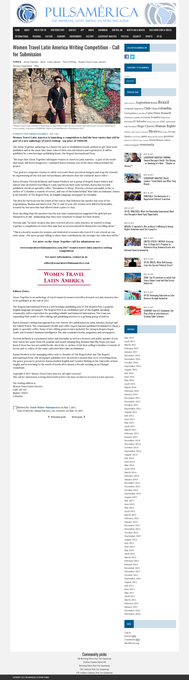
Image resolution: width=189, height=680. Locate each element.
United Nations (156, 140)
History (90, 36)
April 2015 (129, 426)
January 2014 (131, 479)
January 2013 (131, 521)
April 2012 (129, 553)
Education (165, 117)
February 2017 (131, 348)
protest (160, 137)
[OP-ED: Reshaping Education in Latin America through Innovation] (132, 298)
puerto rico (128, 140)
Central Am (117, 30)
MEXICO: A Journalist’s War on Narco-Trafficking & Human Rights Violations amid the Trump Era (148, 228)
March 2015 (130, 429)
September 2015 (132, 408)
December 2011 (132, 567)
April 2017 (129, 341)
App (82, 30)
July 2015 (129, 415)
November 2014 (132, 443)
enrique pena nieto (153, 122)
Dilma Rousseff (162, 113)
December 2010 (132, 610)
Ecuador (155, 117)
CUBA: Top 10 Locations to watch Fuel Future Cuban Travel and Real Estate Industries (159, 280)
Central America (133, 108)
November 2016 (132, 359)
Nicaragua (164, 132)
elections (128, 121)
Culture (49, 36)
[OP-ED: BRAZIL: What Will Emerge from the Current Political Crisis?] (132, 264)
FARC (162, 121)
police (155, 136)
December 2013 (132, 482)
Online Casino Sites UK (94, 662)
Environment (76, 36)
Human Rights (165, 126)
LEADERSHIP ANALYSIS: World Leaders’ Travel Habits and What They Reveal (160, 181)
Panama (138, 137)
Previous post (58, 416)
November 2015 (132, 401)
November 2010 (132, 613)
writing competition (22, 65)
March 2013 (130, 514)
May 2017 (129, 337)
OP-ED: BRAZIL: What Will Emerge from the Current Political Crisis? (158, 264)
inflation (127, 132)
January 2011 (131, 606)
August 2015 (130, 412)
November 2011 (132, 571)
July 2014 (129, 458)
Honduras (132, 126)
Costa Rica (141, 113)
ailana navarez (129, 103)
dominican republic (132, 117)
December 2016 (132, 355)
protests (169, 136)
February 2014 (131, 475)
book (43, 61)
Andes (91, 30)
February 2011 (131, 603)
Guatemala (170, 121)
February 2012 (131, 560)
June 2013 (129, 504)
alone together (31, 61)
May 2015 (129, 422)
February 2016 (131, 390)
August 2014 (130, 454)
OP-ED (159, 36)
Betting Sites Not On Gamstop (94, 665)
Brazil (163, 102)
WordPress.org (131, 643)
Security (137, 36)
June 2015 (129, 419)
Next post (77, 416)
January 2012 (131, 564)
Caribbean (103, 30)
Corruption (130, 113)
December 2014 (132, 440)
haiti (126, 126)
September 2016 (132, 366)
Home (17, 30)
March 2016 (130, 387)
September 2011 (132, 578)
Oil (134, 136)
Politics (125, 36)
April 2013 (129, 511)
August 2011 (130, 582)
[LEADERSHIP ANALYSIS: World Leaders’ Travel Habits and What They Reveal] (132, 180)
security (146, 140)
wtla (36, 65)
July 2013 (129, 500)
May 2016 (129, 380)
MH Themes (45, 677)
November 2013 (132, 486)
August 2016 (130, 369)
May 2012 (129, 550)
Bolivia (154, 102)
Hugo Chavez (146, 126)
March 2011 (130, 599)
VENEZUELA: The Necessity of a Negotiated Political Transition (157, 198)
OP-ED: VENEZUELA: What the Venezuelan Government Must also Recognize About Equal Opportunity (149, 213)
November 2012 (132, 528)
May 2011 (129, 592)
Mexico (154, 131)
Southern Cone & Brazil (160, 30)
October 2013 (131, 490)
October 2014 (131, 447)
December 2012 (132, 525)
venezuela (146, 144)
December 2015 (132, 397)
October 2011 (131, 575)
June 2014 (129, 461)
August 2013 (130, 497)
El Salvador (140, 121)
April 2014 (129, 468)
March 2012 (130, 557)
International (21, 36)
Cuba (149, 113)
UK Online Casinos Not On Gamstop (95, 672)
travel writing (69, 61)
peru (144, 136)
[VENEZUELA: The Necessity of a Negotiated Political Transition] (132, 198)
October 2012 (131, 532)
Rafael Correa (138, 140)
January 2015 (131, 436)
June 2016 (129, 376)
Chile (147, 108)
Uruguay (135, 144)
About (27, 30)
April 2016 (129, 383)
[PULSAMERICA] (94, 13)
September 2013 (132, 493)
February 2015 (131, 433)
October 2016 (131, 362)
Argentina (143, 102)
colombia (165, 108)
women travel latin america (92, 61)
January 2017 (131, 351)
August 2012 (130, 539)
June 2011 (129, 589)
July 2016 (129, 373)
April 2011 (129, 596)
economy (145, 117)
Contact (72, 30)
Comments (132, 639)
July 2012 (129, 543)
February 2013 (131, 518)
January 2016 (131, 394)
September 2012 (132, 535)
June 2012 (129, 546)
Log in (127, 632)
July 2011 (129, 585)
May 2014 (129, 465)
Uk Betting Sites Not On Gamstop (94, 658)
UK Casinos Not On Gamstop (94, 669)
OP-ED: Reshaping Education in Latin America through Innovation (159, 297)
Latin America (54, 61)
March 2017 (130, 344)
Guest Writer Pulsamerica (35, 134)
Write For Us (40, 30)
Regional (37, 36)
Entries (130, 636)
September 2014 (132, 451)
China (154, 108)
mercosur (144, 132)
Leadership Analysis (107, 36)
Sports (148, 36)
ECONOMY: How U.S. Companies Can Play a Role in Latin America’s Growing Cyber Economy (158, 313)
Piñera (150, 136)
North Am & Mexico (136, 30)
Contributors (57, 30)
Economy (61, 36)
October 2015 (131, 404)
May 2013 (129, 507)
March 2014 (130, 472)
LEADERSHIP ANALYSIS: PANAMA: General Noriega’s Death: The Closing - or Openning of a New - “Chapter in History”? (149, 162)
